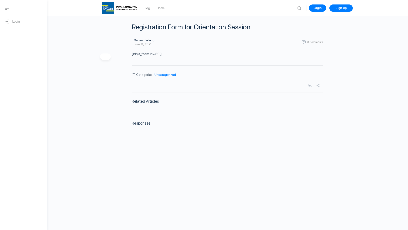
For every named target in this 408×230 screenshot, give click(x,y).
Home (160, 8)
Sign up (341, 8)
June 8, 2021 (143, 44)
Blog (147, 8)
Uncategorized (165, 75)
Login (317, 8)
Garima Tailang (144, 40)
